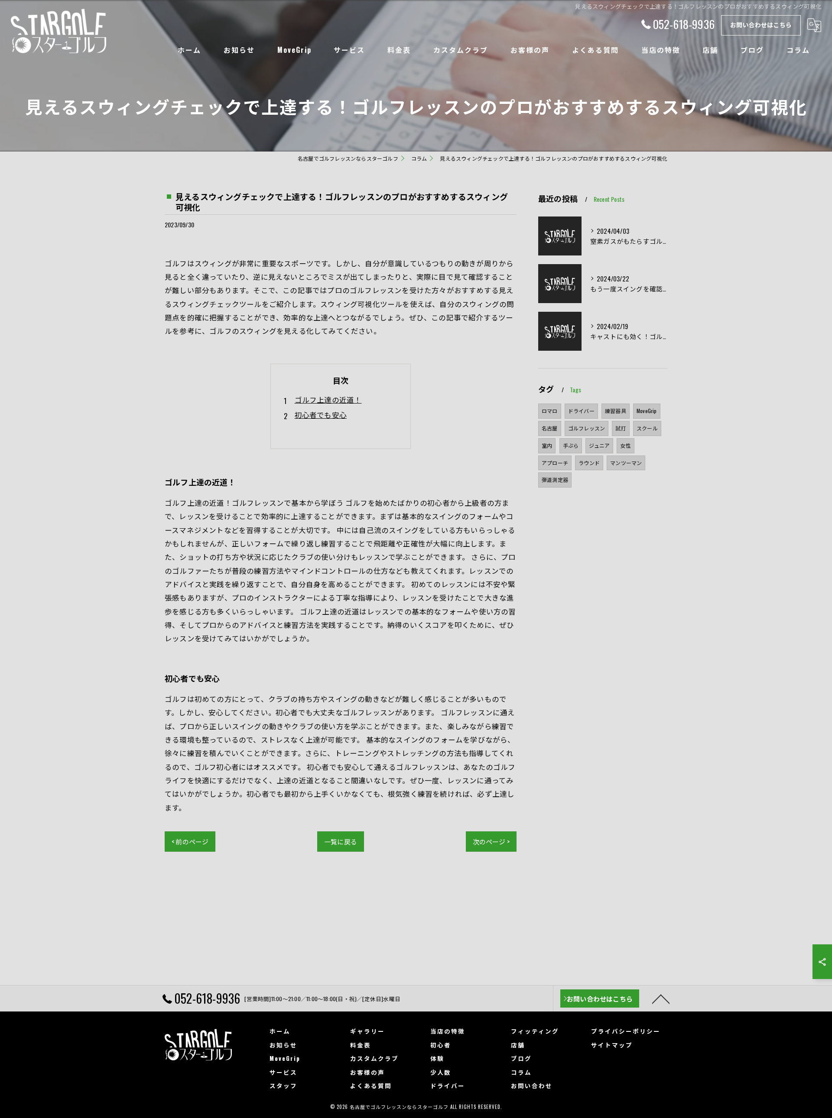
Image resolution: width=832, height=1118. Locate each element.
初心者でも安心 (321, 414)
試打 (620, 428)
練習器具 (615, 410)
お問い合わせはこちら (761, 24)
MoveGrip (647, 410)
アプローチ (555, 462)
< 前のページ (190, 841)
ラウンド (589, 462)
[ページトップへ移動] (661, 998)
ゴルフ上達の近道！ (328, 399)
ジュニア (599, 445)
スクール (647, 428)
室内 (547, 445)
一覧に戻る (340, 841)
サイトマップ (612, 1044)
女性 (625, 445)
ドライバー (581, 410)
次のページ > (491, 841)
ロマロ (550, 410)
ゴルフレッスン (586, 428)
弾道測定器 (555, 479)
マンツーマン (626, 462)
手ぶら (571, 445)
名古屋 (550, 428)
